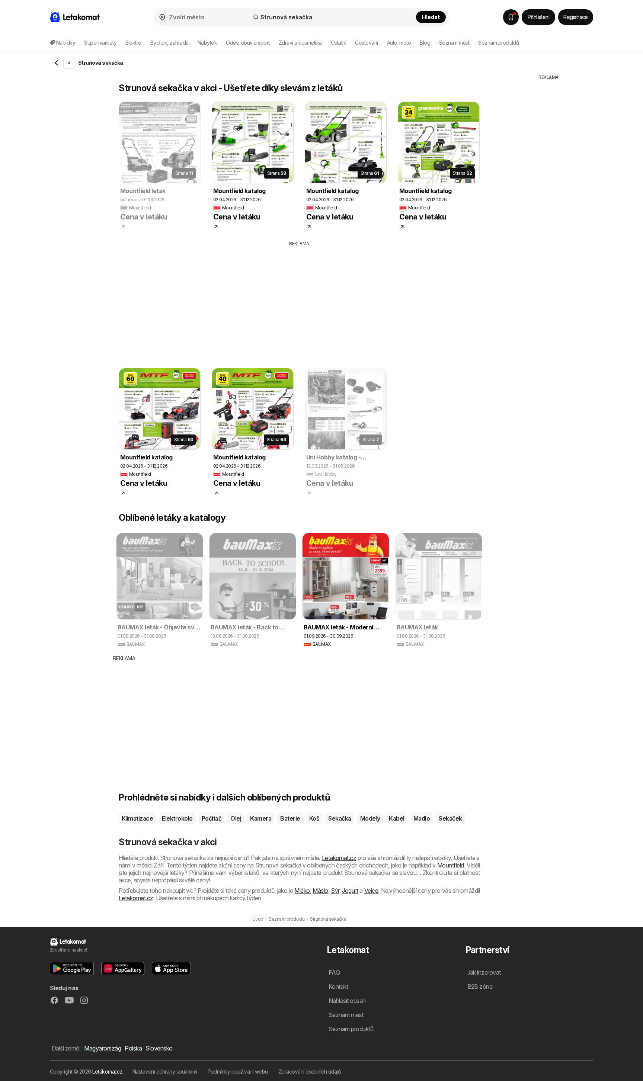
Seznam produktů (498, 42)
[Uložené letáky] (511, 17)
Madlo (421, 818)
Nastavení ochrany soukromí (164, 1071)
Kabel (396, 818)
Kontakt (338, 986)
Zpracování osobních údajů (309, 1071)
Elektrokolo (177, 818)
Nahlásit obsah (347, 1000)
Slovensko (158, 1048)
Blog (425, 42)
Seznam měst (454, 42)
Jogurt (350, 890)
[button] (72, 968)
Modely (370, 818)
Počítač (211, 818)
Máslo (320, 890)
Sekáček (450, 818)
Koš (314, 818)
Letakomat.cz (339, 858)
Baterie (290, 818)
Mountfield (450, 865)
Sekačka (339, 818)
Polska (133, 1048)
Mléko (302, 890)
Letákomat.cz (107, 1071)
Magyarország (102, 1048)
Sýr (335, 890)
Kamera (260, 818)
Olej (235, 818)
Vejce (371, 890)
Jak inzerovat (484, 972)
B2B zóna (480, 986)
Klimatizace (137, 818)
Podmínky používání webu (238, 1071)
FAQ (334, 972)
